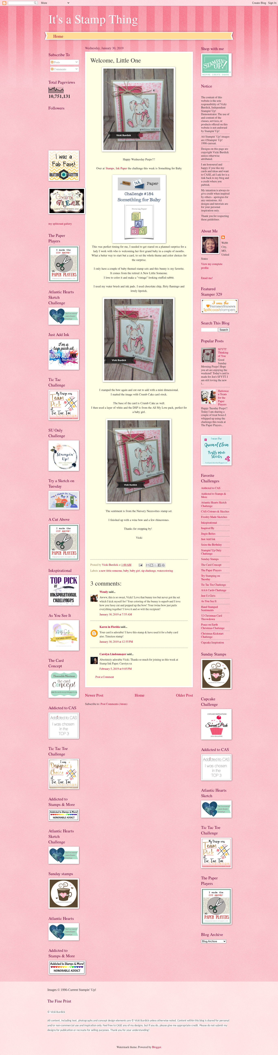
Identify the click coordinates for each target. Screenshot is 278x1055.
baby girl (135, 570)
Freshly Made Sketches (214, 517)
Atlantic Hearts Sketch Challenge (214, 504)
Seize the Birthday (211, 544)
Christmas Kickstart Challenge (212, 635)
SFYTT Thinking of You (223, 352)
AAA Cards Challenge (213, 590)
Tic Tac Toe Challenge (213, 585)
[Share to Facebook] (159, 565)
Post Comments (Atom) (114, 704)
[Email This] (148, 565)
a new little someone (110, 570)
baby (126, 570)
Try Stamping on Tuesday (210, 577)
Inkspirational (209, 522)
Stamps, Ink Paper (116, 168)
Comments (59, 69)
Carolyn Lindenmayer (113, 654)
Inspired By (207, 528)
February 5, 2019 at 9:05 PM (116, 669)
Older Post (184, 695)
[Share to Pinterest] (163, 565)
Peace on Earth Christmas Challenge (212, 626)
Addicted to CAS (210, 488)
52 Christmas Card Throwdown (211, 617)
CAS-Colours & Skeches (215, 511)
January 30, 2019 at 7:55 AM (116, 614)
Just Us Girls (208, 596)
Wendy (104, 592)
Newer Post (94, 695)
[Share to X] (155, 565)
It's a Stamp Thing (93, 19)
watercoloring (165, 570)
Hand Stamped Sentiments (209, 608)
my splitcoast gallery (60, 223)
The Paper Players (211, 570)
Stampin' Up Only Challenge (211, 552)
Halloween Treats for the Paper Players (223, 397)
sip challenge (148, 570)
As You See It (209, 601)
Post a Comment (104, 677)
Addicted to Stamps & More (213, 495)
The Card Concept (211, 565)
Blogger (156, 1047)
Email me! (207, 278)
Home (58, 36)
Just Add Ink (208, 539)
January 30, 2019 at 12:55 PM (116, 642)
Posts (56, 62)
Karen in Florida (110, 627)
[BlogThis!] (152, 565)
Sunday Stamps (210, 559)
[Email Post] (140, 565)
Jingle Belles (208, 533)
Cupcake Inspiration (212, 642)
